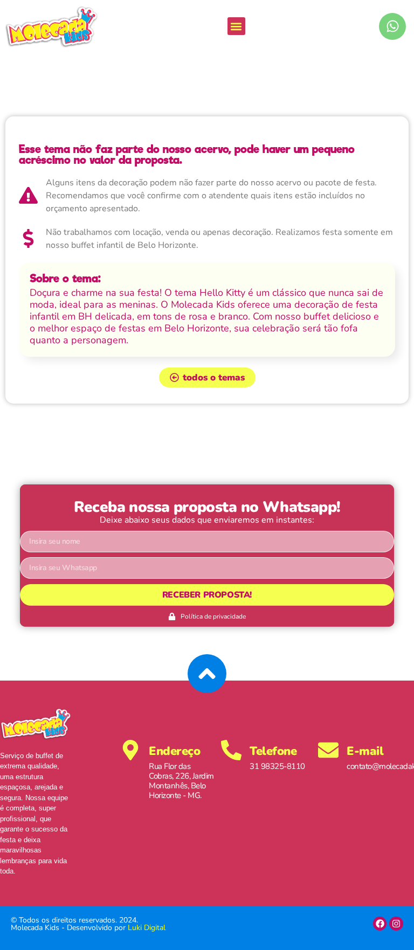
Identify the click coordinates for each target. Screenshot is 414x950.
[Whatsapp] (392, 26)
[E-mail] (328, 750)
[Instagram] (396, 924)
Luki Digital (146, 928)
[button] (236, 26)
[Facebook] (380, 924)
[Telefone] (231, 750)
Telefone (273, 751)
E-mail (365, 751)
